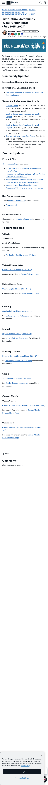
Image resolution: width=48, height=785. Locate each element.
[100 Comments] (15, 34)
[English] (12, 3)
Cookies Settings (22, 778)
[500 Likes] (22, 34)
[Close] (41, 755)
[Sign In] (45, 2)
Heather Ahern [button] (14, 31)
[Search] (40, 2)
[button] (4, 32)
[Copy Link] (44, 37)
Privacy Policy (25, 766)
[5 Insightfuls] (19, 34)
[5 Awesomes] (12, 34)
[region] (22, 768)
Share (5, 454)
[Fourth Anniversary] (9, 34)
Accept (22, 772)
